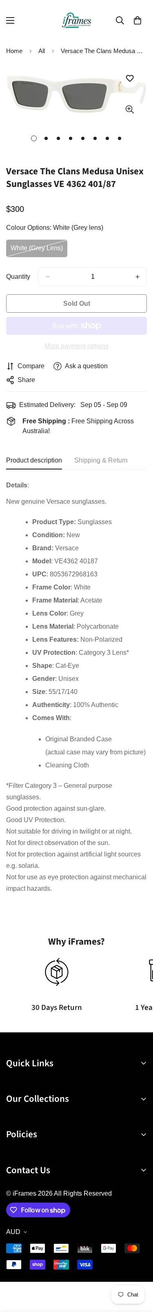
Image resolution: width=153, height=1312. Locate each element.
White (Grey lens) (39, 251)
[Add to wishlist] (129, 78)
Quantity (18, 276)
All (41, 50)
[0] (137, 20)
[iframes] (76, 20)
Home (14, 50)
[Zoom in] (129, 109)
